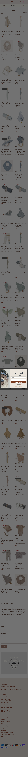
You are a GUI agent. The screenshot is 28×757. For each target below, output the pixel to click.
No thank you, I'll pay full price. (18, 386)
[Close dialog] (26, 370)
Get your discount (18, 382)
